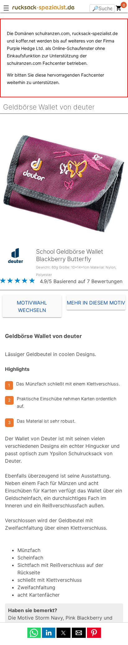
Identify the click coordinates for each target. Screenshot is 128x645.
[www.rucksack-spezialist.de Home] (43, 8)
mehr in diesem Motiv (96, 303)
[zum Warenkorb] (119, 9)
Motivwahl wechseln (32, 306)
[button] (34, 633)
